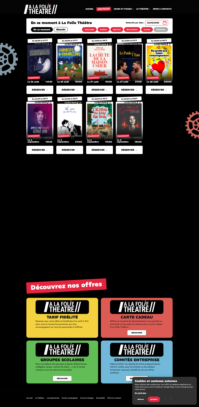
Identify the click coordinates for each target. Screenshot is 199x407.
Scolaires (103, 30)
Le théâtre (142, 9)
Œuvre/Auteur (132, 30)
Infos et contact (114, 398)
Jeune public (89, 30)
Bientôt (60, 29)
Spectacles (104, 9)
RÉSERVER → (40, 89)
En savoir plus (140, 393)
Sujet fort (117, 30)
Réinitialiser (160, 30)
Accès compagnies (70, 398)
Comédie (147, 30)
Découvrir (136, 333)
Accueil (89, 9)
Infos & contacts (162, 9)
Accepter (153, 399)
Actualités (100, 398)
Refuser (141, 399)
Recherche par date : (135, 23)
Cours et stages (123, 9)
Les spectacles (53, 398)
